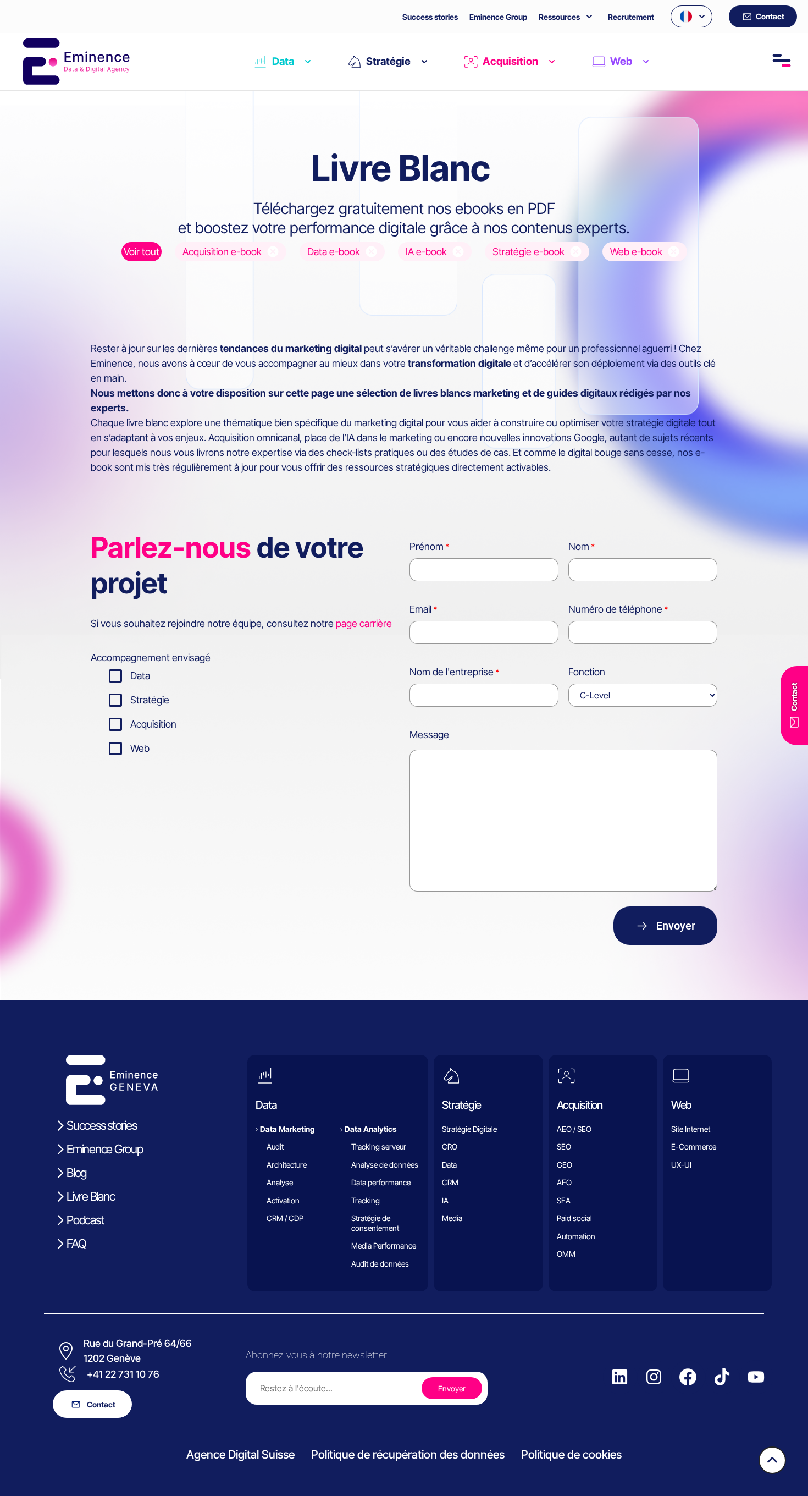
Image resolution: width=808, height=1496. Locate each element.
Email (420, 609)
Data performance (381, 1182)
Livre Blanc (90, 1196)
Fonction (586, 672)
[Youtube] (756, 1377)
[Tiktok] (722, 1377)
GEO (564, 1164)
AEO (564, 1182)
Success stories (430, 16)
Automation (576, 1236)
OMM (566, 1253)
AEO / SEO (574, 1129)
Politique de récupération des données (408, 1454)
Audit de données (380, 1263)
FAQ (76, 1243)
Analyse (280, 1182)
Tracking (365, 1200)
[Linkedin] (620, 1377)
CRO (449, 1146)
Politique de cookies (571, 1454)
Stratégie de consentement (375, 1223)
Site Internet (690, 1129)
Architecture (287, 1164)
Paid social (574, 1218)
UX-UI (681, 1164)
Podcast (85, 1220)
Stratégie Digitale (469, 1129)
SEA (564, 1200)
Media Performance (383, 1245)
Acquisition (510, 61)
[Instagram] (654, 1377)
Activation (283, 1200)
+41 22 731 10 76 (123, 1374)
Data (283, 61)
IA (445, 1200)
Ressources (559, 16)
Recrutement (631, 16)
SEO (564, 1146)
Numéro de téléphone (615, 609)
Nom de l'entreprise (451, 672)
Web (621, 61)
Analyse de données (384, 1164)
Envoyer (675, 925)
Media (452, 1218)
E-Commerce (693, 1146)
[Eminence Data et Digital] (112, 1080)
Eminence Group (498, 16)
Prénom (426, 546)
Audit (275, 1146)
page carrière (364, 623)
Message (429, 734)
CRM (450, 1182)
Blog (76, 1172)
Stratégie (388, 61)
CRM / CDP (285, 1218)
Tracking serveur (378, 1146)
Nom (578, 546)
